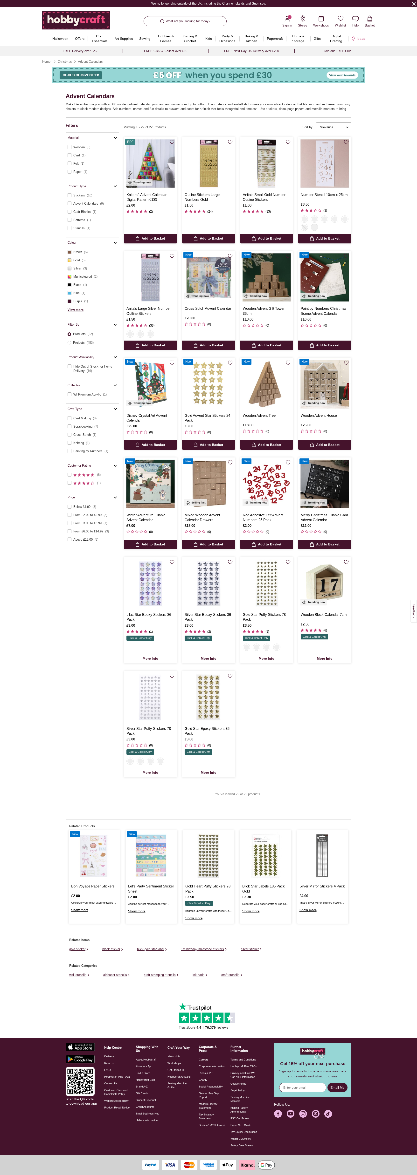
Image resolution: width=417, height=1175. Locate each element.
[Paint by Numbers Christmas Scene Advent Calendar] (324, 277)
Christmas (65, 61)
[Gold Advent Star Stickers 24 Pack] (208, 384)
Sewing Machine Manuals (240, 1099)
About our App (144, 1066)
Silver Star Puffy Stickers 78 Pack (148, 730)
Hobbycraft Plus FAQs (117, 1076)
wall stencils (77, 975)
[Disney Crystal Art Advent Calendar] (150, 384)
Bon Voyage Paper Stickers (93, 886)
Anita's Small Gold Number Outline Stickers (264, 197)
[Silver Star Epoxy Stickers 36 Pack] (208, 583)
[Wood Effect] (314, 219)
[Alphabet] (304, 227)
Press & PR (206, 1073)
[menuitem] (60, 38)
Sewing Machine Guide (177, 1085)
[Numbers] (304, 219)
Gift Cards (142, 1093)
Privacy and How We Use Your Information (242, 1075)
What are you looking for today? (188, 21)
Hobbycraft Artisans (179, 1076)
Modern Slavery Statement (208, 1105)
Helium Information (147, 1120)
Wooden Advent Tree (259, 415)
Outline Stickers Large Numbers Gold (202, 197)
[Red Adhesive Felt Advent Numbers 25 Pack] (266, 483)
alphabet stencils (115, 975)
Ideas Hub (173, 1056)
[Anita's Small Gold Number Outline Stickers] (266, 163)
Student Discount (146, 1100)
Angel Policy (237, 1090)
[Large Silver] (130, 334)
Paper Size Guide (240, 1125)
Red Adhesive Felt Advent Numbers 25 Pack (263, 517)
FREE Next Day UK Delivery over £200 (251, 51)
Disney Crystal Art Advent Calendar (146, 417)
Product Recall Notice (117, 1107)
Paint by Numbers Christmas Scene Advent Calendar (324, 310)
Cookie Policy (238, 1083)
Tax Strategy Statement (206, 1116)
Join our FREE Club (337, 51)
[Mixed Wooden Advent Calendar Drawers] (208, 483)
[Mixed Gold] (140, 334)
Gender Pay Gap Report (209, 1095)
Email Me (337, 1087)
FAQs (107, 1069)
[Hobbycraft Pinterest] (316, 1114)
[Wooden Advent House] (324, 384)
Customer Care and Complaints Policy (115, 1092)
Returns (109, 1063)
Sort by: (307, 127)
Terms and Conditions (243, 1059)
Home (46, 61)
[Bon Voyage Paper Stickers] (94, 855)
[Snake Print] (324, 219)
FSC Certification (240, 1118)
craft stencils (230, 975)
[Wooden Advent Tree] (266, 384)
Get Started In (175, 1069)
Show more (79, 910)
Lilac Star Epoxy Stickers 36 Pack (148, 616)
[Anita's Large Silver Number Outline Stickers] (150, 277)
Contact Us (111, 1083)
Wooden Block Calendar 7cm (324, 614)
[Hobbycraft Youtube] (290, 1114)
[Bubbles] (334, 219)
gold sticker (77, 949)
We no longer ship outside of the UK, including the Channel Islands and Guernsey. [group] (208, 3)
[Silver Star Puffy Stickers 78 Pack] (150, 697)
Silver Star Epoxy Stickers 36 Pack (208, 616)
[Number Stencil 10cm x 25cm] (324, 163)
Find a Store (143, 1073)
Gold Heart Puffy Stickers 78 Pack (207, 888)
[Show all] (314, 227)
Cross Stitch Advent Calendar (208, 308)
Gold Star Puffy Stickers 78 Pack (264, 616)
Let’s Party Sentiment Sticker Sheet (151, 888)
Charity (203, 1079)
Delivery (109, 1056)
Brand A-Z (142, 1086)
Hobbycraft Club (145, 1079)
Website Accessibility (116, 1100)
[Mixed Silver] (150, 334)
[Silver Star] (256, 647)
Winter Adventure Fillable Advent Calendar (145, 517)
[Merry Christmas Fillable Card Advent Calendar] (324, 483)
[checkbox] (92, 147)
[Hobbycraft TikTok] (328, 1114)
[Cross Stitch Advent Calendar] (208, 277)
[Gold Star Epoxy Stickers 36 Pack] (208, 697)
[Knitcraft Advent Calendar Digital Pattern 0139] (150, 163)
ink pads (198, 975)
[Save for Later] (172, 142)
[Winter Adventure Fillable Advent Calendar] (150, 483)
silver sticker (250, 949)
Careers (203, 1059)
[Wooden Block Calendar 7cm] (324, 583)
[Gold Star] (246, 647)
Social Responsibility (211, 1086)
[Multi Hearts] (344, 219)
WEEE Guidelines (240, 1138)
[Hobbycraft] (76, 22)
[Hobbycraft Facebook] (278, 1114)
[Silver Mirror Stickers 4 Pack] (322, 855)
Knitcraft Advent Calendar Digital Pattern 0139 (146, 197)
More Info (150, 658)
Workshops (174, 1063)
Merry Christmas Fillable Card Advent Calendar (324, 517)
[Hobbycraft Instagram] (303, 1114)
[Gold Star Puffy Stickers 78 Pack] (266, 583)
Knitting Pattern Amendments (239, 1109)
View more (75, 310)
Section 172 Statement (212, 1125)
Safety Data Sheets (241, 1145)
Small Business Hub (147, 1113)
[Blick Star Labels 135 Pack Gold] (265, 855)
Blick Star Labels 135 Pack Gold (263, 888)
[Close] (414, 3)
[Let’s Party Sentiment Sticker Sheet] (151, 855)
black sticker (111, 949)
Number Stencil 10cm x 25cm (324, 195)
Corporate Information (211, 1066)
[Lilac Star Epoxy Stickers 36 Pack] (150, 583)
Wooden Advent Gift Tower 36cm (264, 310)
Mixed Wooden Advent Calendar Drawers (202, 517)
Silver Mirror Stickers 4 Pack (322, 886)
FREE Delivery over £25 (80, 51)
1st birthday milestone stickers (202, 949)
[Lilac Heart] (266, 647)
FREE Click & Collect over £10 (165, 51)
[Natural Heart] (276, 647)
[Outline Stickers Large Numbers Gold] (208, 163)
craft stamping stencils (160, 975)
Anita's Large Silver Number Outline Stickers (148, 310)
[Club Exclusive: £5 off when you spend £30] (208, 75)
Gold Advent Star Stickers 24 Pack (207, 417)
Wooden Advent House (319, 415)
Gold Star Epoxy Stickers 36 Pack (207, 730)
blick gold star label (150, 949)
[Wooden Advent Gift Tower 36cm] (266, 277)
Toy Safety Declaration (243, 1131)
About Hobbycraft (146, 1059)
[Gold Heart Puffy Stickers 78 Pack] (208, 855)
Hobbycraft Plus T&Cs (243, 1066)
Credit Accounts (145, 1106)
